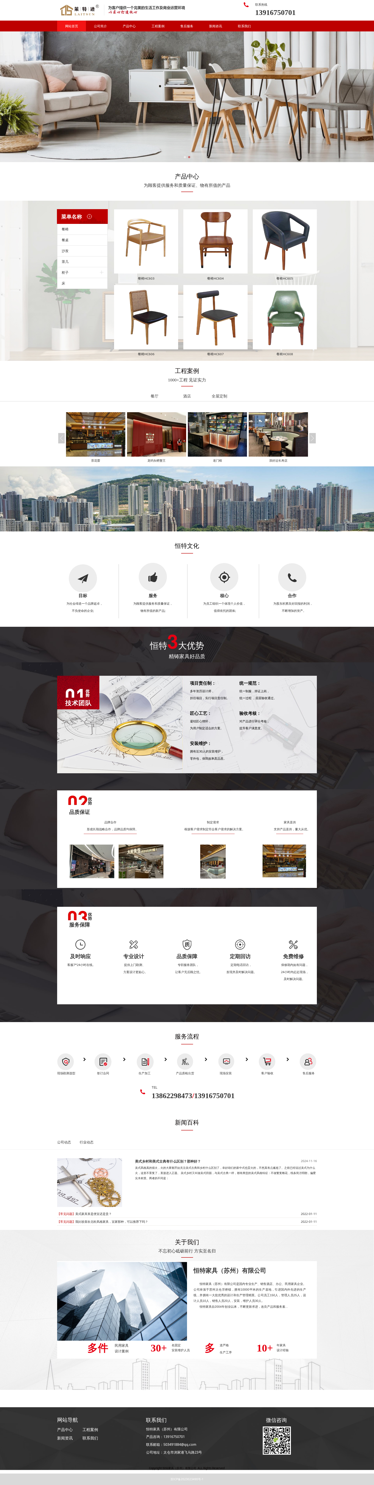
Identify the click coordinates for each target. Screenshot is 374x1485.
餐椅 (65, 229)
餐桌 (65, 240)
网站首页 (71, 26)
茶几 (65, 261)
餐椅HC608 (284, 354)
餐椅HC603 (146, 278)
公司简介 (100, 26)
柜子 (65, 272)
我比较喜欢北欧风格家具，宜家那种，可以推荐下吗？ (111, 1222)
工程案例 (158, 26)
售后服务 (186, 26)
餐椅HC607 (215, 354)
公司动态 (64, 1142)
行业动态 (87, 1142)
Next (308, 97)
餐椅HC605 (284, 278)
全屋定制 (219, 396)
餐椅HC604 (215, 278)
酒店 (187, 396)
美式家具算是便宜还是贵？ (93, 1214)
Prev (66, 97)
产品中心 (129, 26)
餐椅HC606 (146, 354)
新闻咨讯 (215, 26)
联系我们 (244, 26)
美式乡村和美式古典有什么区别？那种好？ (168, 1161)
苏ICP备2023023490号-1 (187, 1479)
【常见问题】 (66, 1214)
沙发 (65, 250)
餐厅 (154, 396)
